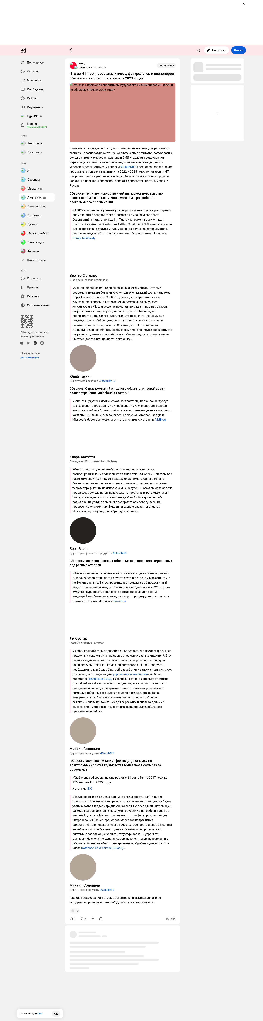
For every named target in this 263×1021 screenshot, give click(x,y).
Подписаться (166, 65)
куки (39, 1013)
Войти (238, 50)
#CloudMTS (128, 167)
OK (56, 1013)
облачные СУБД (100, 679)
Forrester (120, 601)
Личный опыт (86, 67)
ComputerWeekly (83, 238)
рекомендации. (30, 357)
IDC (89, 788)
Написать (219, 50)
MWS (82, 64)
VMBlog (160, 419)
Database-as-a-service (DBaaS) (102, 848)
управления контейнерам (130, 674)
